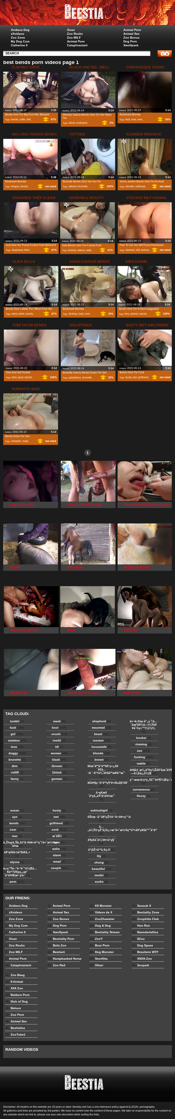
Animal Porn (76, 41)
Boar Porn (99, 945)
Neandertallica (145, 932)
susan (17, 810)
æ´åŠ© (59, 836)
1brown (59, 766)
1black (59, 772)
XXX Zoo (14, 988)
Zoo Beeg (15, 975)
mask (59, 721)
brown (101, 759)
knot (59, 727)
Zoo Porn (14, 1014)
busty (128, 377)
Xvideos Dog (20, 30)
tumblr (17, 721)
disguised (17, 250)
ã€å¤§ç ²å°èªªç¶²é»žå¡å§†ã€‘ (102, 784)
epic (59, 842)
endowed (81, 122)
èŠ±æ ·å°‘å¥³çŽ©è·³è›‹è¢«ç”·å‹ (102, 818)
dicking (73, 313)
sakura (81, 250)
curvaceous (144, 789)
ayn (17, 816)
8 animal (87, 13)
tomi (14, 377)
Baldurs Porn (17, 995)
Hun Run (141, 925)
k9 (59, 746)
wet (135, 377)
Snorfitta (99, 958)
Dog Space (142, 945)
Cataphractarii (77, 45)
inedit (59, 740)
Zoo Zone (18, 37)
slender (129, 186)
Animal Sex (131, 33)
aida (88, 250)
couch (59, 734)
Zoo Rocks (75, 33)
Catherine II (19, 45)
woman (59, 753)
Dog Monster (102, 952)
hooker (143, 738)
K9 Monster (101, 905)
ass (143, 750)
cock (59, 829)
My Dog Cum (20, 41)
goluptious (75, 377)
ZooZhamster (102, 919)
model (101, 875)
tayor (20, 377)
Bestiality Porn (61, 938)
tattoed (73, 186)
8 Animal (14, 981)
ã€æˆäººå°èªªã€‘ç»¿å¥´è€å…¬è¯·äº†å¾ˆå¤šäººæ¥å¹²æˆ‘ (102, 771)
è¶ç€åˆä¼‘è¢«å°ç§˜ (101, 841)
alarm (59, 855)
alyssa (17, 862)
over (139, 119)
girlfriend (143, 377)
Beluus (13, 1008)
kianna (145, 250)
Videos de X (101, 912)
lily (101, 856)
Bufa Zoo (57, 945)
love (17, 746)
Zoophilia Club (145, 919)
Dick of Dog (16, 1001)
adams (134, 313)
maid (25, 441)
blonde (101, 753)
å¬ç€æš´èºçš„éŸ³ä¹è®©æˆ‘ (101, 796)
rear (133, 119)
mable (143, 763)
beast (101, 734)
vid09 (17, 772)
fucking (143, 757)
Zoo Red (56, 965)
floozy (143, 796)
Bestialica (15, 1028)
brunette (83, 186)
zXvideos (17, 33)
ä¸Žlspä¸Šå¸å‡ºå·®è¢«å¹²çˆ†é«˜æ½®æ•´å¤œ (18, 844)
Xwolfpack (131, 45)
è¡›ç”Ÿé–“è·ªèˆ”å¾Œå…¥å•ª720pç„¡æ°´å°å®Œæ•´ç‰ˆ (18, 872)
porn (17, 881)
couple (59, 868)
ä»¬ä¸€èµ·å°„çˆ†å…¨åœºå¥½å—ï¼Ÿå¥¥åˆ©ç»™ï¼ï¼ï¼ (144, 726)
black (72, 122)
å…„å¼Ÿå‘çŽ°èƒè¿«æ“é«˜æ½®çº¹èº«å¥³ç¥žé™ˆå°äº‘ (102, 830)
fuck (127, 119)
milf (28, 119)
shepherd (101, 721)
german (59, 778)
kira (127, 313)
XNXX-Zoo (142, 958)
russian (101, 740)
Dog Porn (130, 41)
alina (15, 313)
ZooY (96, 938)
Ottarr (96, 965)
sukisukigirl (101, 810)
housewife (101, 746)
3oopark (140, 965)
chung (101, 862)
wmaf (59, 861)
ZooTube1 (15, 1034)
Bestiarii (56, 952)
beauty (72, 250)
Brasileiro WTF (145, 952)
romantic (16, 441)
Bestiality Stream (105, 932)
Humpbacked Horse (65, 958)
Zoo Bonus (131, 37)
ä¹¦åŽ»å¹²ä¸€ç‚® (101, 849)
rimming (143, 744)
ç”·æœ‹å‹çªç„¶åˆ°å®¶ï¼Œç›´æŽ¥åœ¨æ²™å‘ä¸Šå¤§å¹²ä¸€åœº (145, 781)
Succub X (141, 905)
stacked (129, 250)
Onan (71, 30)
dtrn (17, 766)
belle (22, 313)
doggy (17, 753)
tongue (15, 186)
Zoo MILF (74, 37)
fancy (17, 778)
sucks (101, 881)
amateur (17, 740)
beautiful (101, 868)
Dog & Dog (100, 925)
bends (14, 119)
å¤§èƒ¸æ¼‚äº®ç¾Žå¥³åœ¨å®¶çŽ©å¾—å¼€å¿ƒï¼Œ (145, 771)
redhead (140, 186)
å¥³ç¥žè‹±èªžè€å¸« (17, 853)
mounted (101, 727)
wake (59, 848)
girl (17, 734)
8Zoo (138, 938)
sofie (22, 119)
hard (81, 313)
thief (26, 250)
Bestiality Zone (145, 912)
